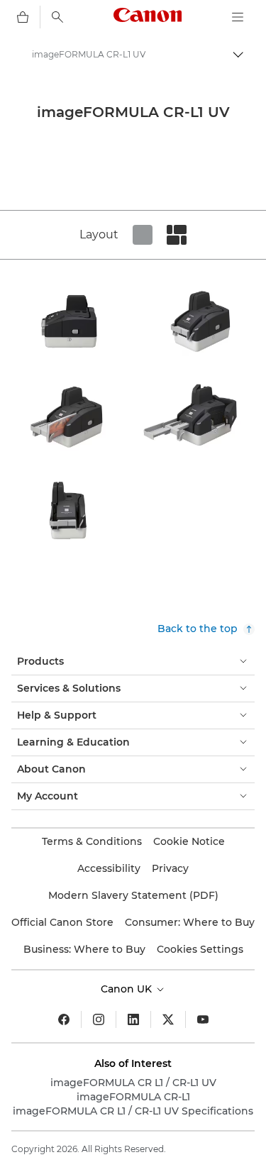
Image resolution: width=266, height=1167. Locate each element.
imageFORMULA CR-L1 (133, 1096)
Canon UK (128, 989)
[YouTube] (203, 1019)
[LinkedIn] (133, 1019)
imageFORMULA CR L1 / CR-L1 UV (133, 1082)
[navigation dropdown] (237, 17)
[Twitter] (168, 1019)
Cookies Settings (200, 949)
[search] (57, 17)
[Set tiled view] (143, 235)
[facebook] (64, 1019)
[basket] (22, 17)
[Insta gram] (98, 1019)
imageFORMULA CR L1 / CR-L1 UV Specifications (133, 1111)
